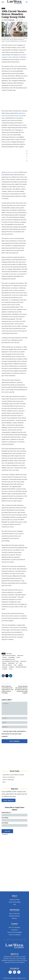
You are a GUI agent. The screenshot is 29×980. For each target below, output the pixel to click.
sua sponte (4, 668)
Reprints (14, 918)
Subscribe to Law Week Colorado (13, 774)
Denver (18, 657)
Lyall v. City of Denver (7, 665)
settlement (11, 667)
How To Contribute (14, 927)
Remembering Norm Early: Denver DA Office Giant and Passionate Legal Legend (21, 689)
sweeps (10, 668)
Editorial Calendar (14, 916)
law (17, 663)
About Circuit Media (14, 902)
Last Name (5, 823)
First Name (5, 818)
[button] (2, 2)
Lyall (21, 663)
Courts (3, 8)
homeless (4, 663)
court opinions (11, 657)
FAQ (4, 782)
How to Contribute (9, 777)
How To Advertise (8, 779)
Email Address (6, 812)
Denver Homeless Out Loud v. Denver (10, 661)
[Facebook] (3, 675)
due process (23, 661)
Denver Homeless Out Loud (8, 659)
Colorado (4, 657)
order (15, 665)
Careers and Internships (14, 932)
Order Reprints (8, 800)
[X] (7, 675)
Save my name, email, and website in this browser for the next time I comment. (14, 733)
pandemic (20, 665)
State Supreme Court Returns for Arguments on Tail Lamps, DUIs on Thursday (7, 689)
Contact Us (14, 930)
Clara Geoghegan (9, 20)
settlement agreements (21, 667)
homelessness (11, 663)
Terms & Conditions (14, 934)
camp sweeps (20, 655)
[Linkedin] (10, 675)
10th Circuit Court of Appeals (8, 655)
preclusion (4, 667)
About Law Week (14, 899)
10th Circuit (9, 653)
